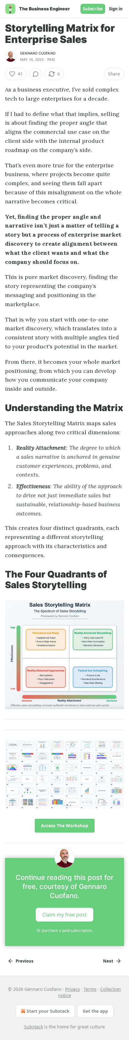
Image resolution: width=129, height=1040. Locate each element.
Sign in (116, 9)
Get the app (95, 1011)
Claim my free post (64, 914)
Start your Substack (48, 1011)
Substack (33, 1027)
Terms (90, 989)
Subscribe (93, 9)
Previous (24, 961)
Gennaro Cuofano (37, 53)
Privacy (72, 989)
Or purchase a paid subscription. (64, 930)
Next (108, 961)
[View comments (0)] (35, 74)
